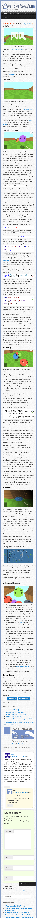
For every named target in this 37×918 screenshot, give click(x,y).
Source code (24, 698)
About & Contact (21, 13)
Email (9, 867)
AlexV (5, 124)
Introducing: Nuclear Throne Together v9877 (19, 719)
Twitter (14, 743)
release (31, 722)
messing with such (27, 109)
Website (8, 878)
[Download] (32, 249)
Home (5, 13)
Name (9, 857)
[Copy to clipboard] (32, 246)
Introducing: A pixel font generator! (16, 714)
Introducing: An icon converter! (15, 712)
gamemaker (22, 722)
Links (5, 17)
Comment (9, 831)
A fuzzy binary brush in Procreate (15, 906)
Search (12, 17)
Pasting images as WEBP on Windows (17, 913)
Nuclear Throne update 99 (13, 716)
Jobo (24, 118)
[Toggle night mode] (32, 6)
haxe (27, 722)
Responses (9, 724)
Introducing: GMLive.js (12, 710)
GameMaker (8, 722)
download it (12, 74)
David (12, 754)
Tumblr (20, 743)
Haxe (14, 722)
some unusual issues (22, 667)
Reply (7, 787)
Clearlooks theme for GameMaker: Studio (18, 915)
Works (12, 13)
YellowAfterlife (16, 6)
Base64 (21, 623)
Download (12, 698)
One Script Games (16, 50)
